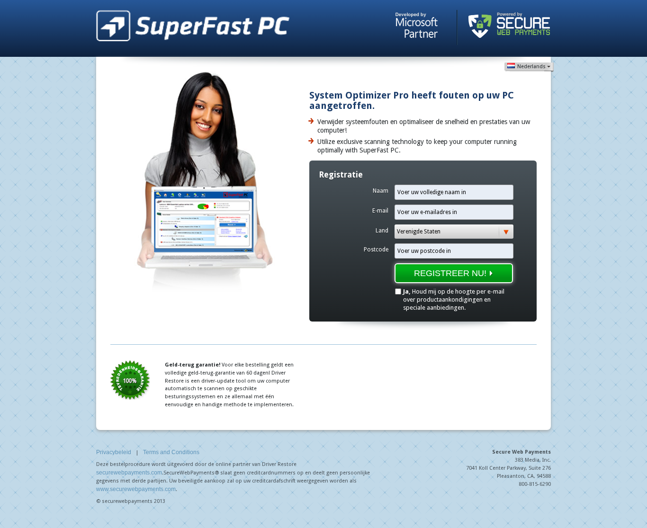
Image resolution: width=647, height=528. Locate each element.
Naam (380, 191)
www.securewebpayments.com (136, 489)
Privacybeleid (113, 452)
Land (382, 230)
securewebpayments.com (129, 472)
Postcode (376, 249)
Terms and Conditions (171, 452)
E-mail (380, 210)
